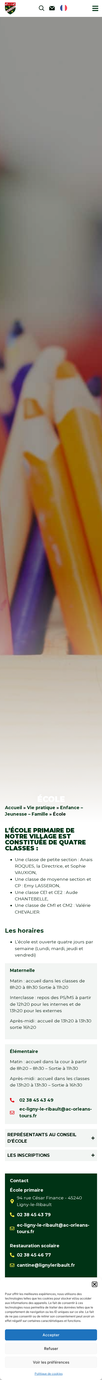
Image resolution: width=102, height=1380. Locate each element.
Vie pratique (41, 807)
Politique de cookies (49, 1374)
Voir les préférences (51, 1362)
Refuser (51, 1348)
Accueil (13, 807)
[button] (94, 1284)
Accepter (51, 1335)
